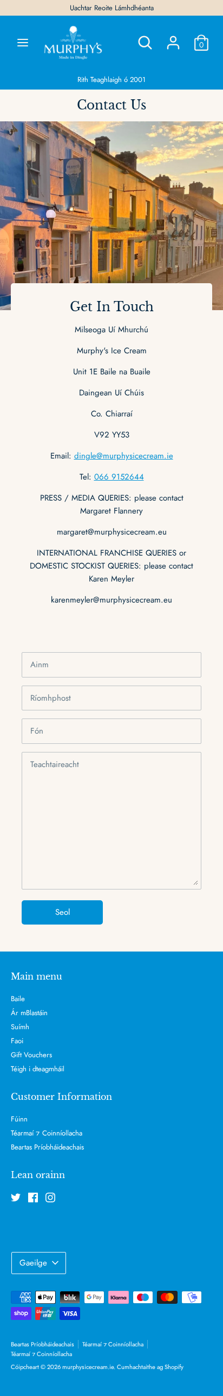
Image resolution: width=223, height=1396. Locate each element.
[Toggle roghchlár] (23, 42)
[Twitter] (16, 1198)
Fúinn (19, 1119)
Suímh (20, 1027)
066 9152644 (119, 477)
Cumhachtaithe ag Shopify (150, 1367)
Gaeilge (33, 1263)
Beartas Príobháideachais (47, 1147)
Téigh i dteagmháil (37, 1069)
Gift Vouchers (31, 1055)
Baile (18, 999)
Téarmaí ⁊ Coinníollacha (46, 1133)
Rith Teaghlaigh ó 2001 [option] (111, 79)
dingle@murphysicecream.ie (123, 456)
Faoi (17, 1041)
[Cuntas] (173, 38)
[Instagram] (50, 1198)
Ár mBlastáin (29, 1013)
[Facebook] (33, 1198)
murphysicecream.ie (88, 1367)
